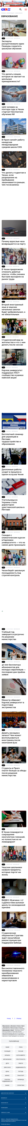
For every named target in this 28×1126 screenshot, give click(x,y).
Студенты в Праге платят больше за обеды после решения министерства (14, 772)
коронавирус (20, 1055)
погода (20, 1071)
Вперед (19, 1018)
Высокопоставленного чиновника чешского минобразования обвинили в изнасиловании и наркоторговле (13, 974)
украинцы (21, 1079)
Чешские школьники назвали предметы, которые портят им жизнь (12, 871)
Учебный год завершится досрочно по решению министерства (13, 635)
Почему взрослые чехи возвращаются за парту (14, 242)
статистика (20, 1085)
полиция (7, 1051)
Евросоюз (7, 1067)
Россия (20, 1051)
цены (7, 1071)
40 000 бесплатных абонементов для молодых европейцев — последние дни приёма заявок (14, 670)
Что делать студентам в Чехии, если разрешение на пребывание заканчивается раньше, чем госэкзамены (14, 179)
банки (7, 1085)
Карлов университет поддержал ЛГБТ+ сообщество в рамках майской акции (12, 374)
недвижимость (21, 1067)
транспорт (20, 1075)
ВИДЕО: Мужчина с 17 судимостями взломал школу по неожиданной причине (13, 904)
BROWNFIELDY (4, 1098)
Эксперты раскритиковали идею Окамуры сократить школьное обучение (13, 45)
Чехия (7, 1047)
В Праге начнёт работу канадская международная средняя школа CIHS (13, 143)
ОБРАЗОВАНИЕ (18, 13)
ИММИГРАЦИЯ (10, 13)
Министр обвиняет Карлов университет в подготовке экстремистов (13, 704)
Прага (20, 1047)
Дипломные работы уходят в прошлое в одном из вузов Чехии (12, 472)
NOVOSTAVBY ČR (4, 1102)
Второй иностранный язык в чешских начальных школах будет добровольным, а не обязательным (13, 309)
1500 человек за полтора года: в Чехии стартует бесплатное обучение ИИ (13, 110)
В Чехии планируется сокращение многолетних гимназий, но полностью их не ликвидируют (13, 837)
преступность (20, 1059)
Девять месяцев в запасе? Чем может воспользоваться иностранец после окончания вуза (11, 738)
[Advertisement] (14, 203)
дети (7, 1063)
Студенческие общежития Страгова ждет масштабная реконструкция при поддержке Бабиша (12, 938)
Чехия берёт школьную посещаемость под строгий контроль (13, 573)
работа (21, 1063)
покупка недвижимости (7, 1080)
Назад (9, 1018)
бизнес (7, 1075)
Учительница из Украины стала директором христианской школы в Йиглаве (13, 505)
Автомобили (7, 1059)
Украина (7, 1055)
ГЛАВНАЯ (3, 13)
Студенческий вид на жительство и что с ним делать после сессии (13, 342)
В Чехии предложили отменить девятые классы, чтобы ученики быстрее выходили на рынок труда (13, 274)
